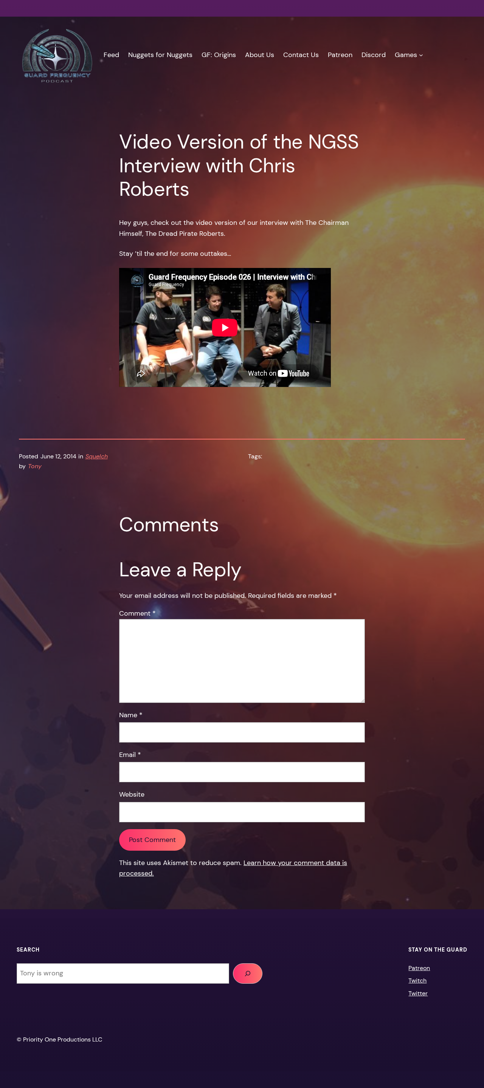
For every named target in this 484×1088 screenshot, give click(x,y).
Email (130, 754)
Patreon (419, 968)
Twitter (418, 993)
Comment (137, 613)
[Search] (247, 973)
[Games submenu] (421, 55)
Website (131, 794)
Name (131, 715)
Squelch (96, 456)
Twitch (417, 980)
